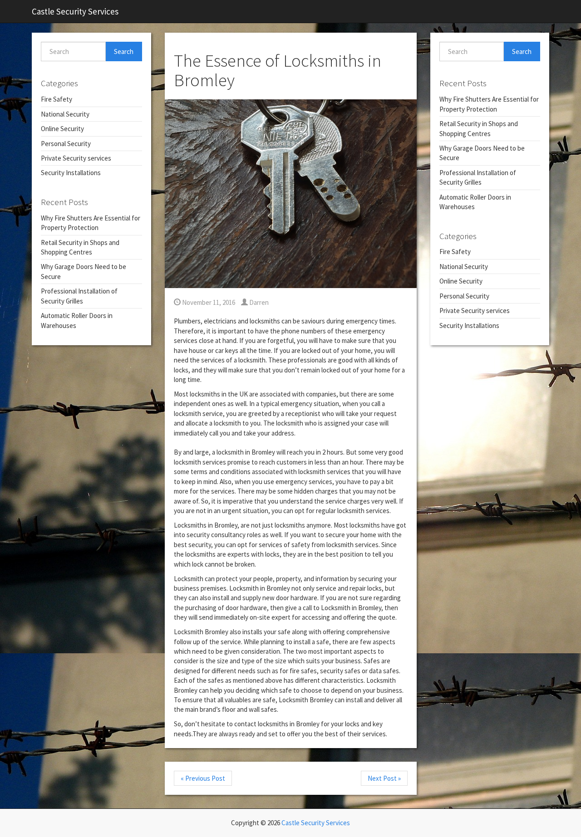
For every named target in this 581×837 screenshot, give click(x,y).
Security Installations (71, 172)
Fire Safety (56, 99)
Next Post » (384, 778)
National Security (65, 114)
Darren (258, 302)
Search (123, 51)
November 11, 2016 (208, 302)
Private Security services (76, 158)
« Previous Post (203, 778)
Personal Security (66, 143)
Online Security (62, 128)
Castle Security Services (75, 11)
